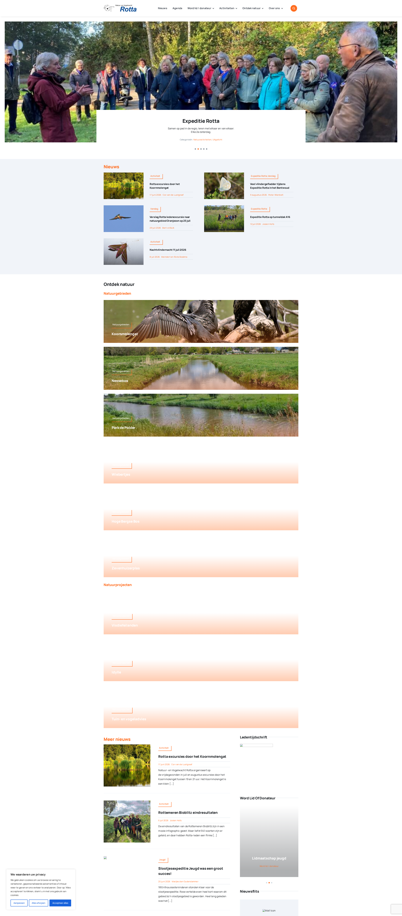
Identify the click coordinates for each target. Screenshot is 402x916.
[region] (40, 889)
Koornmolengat (125, 334)
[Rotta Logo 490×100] (120, 6)
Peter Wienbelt (275, 194)
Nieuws (111, 167)
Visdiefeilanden (125, 625)
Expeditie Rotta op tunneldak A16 (270, 217)
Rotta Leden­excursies (201, 120)
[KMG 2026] (127, 745)
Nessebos (120, 380)
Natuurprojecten (118, 584)
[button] (195, 149)
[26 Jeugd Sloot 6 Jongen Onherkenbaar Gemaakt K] (105, 857)
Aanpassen (19, 902)
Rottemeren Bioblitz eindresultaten (188, 812)
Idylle (116, 672)
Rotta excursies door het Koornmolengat (192, 756)
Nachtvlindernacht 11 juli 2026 (168, 249)
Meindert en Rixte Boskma (174, 256)
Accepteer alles (60, 902)
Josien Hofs (268, 224)
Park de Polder (123, 427)
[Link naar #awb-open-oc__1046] (294, 8)
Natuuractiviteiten (202, 139)
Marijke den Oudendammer (185, 881)
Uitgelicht (217, 139)
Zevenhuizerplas (126, 568)
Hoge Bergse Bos (125, 521)
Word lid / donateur (269, 866)
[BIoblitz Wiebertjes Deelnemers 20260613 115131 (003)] (127, 801)
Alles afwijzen (38, 902)
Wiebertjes (121, 474)
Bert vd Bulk (168, 227)
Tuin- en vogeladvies (129, 719)
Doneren (269, 858)
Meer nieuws (117, 739)
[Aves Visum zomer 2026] (256, 746)
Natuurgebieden (117, 293)
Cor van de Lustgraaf (173, 194)
